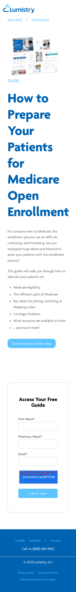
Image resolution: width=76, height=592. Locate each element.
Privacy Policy (26, 572)
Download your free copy (31, 343)
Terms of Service (48, 572)
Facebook (35, 540)
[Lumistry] (19, 12)
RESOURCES (15, 19)
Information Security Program (38, 579)
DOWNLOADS (41, 19)
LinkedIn (20, 540)
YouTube (55, 540)
